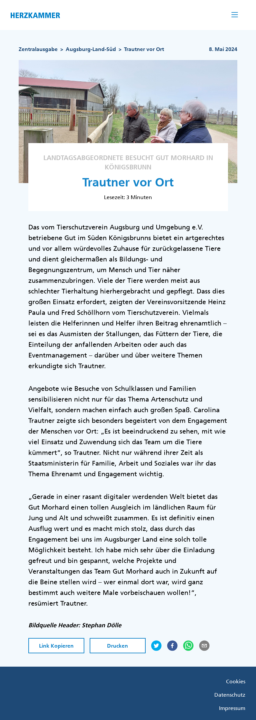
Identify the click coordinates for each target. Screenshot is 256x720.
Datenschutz (229, 694)
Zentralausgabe (38, 49)
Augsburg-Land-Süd (91, 49)
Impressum (232, 708)
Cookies (235, 681)
